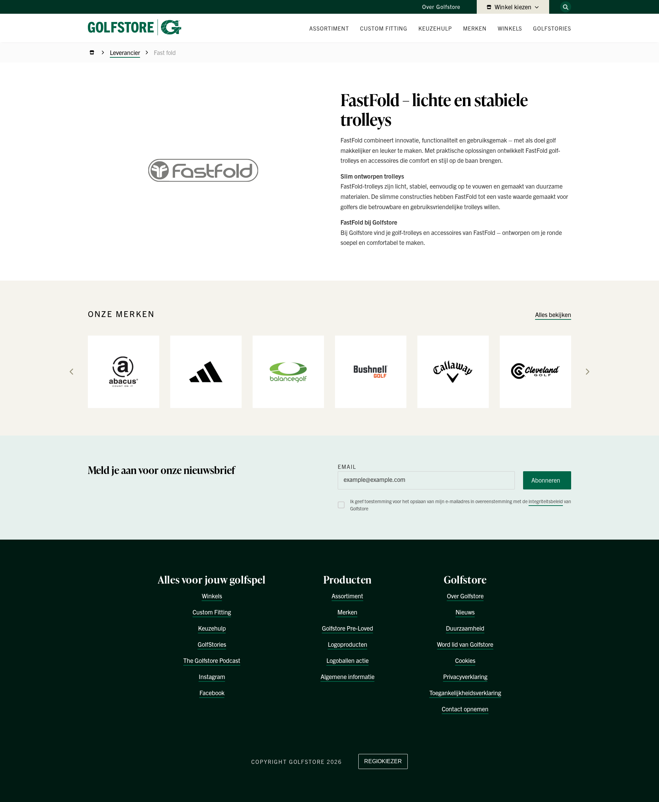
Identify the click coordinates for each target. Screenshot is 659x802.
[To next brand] (587, 372)
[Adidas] (206, 371)
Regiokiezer (383, 761)
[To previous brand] (71, 372)
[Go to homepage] (137, 28)
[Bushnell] (370, 371)
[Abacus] (123, 371)
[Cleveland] (535, 371)
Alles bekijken (553, 314)
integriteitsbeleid (546, 501)
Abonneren (545, 480)
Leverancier (125, 52)
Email (347, 466)
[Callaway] (453, 371)
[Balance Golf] (288, 371)
